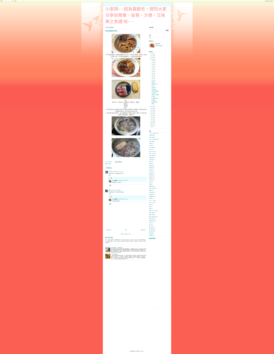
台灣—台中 (151, 151)
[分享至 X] (118, 162)
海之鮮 (150, 171)
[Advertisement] (175, 246)
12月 (153, 60)
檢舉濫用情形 (152, 238)
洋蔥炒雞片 (153, 87)
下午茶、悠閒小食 (153, 133)
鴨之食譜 (151, 226)
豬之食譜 (151, 218)
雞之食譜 (151, 231)
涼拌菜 (150, 180)
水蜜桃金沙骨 (154, 92)
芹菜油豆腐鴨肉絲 (155, 91)
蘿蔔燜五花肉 (154, 83)
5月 (152, 73)
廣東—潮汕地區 (152, 216)
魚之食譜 (151, 192)
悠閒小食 (151, 176)
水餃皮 (150, 143)
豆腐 (150, 161)
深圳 (150, 182)
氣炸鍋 (150, 169)
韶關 (150, 208)
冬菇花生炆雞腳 (114, 254)
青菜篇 (150, 167)
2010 (152, 122)
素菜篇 (150, 173)
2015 (152, 113)
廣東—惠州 (151, 214)
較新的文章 (108, 229)
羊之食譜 (151, 159)
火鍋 (150, 145)
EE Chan (111, 171)
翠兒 (110, 190)
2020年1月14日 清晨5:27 (116, 190)
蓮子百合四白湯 (109, 237)
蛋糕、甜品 (151, 188)
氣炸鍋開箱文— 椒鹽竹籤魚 (117, 247)
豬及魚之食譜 (152, 220)
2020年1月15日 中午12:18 (122, 180)
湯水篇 (109, 163)
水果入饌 (151, 141)
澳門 (150, 222)
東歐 (150, 163)
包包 (150, 149)
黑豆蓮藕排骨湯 (154, 98)
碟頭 (150, 204)
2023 (152, 53)
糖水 (150, 224)
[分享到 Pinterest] (121, 162)
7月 (152, 69)
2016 (152, 111)
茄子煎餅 (153, 96)
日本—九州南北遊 (153, 139)
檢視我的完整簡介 (159, 45)
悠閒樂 (150, 178)
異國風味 (151, 186)
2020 (152, 59)
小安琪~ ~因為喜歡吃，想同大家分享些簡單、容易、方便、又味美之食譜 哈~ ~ (136, 15)
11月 (153, 62)
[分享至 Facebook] (119, 162)
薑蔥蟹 (152, 103)
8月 (152, 67)
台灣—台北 (151, 153)
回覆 (110, 175)
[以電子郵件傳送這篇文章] (115, 162)
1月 (152, 80)
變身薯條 (151, 235)
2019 (152, 106)
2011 (152, 121)
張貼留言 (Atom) (127, 234)
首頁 (126, 229)
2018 (152, 108)
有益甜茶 (151, 157)
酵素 (150, 206)
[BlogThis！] (117, 162)
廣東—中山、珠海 (153, 210)
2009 (152, 124)
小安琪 (113, 180)
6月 (152, 71)
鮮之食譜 (151, 228)
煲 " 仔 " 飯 (151, 202)
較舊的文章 (143, 229)
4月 (152, 75)
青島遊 (150, 165)
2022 (152, 55)
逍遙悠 (150, 190)
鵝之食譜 (151, 233)
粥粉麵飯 (151, 196)
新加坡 (150, 198)
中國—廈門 (151, 137)
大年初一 (153, 85)
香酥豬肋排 (153, 89)
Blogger (142, 351)
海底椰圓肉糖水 (154, 102)
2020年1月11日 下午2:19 (118, 171)
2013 (152, 117)
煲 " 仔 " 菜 (151, 200)
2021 (152, 57)
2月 (152, 78)
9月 (152, 66)
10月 (153, 64)
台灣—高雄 (151, 155)
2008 (152, 126)
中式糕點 (151, 135)
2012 (152, 119)
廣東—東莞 (151, 212)
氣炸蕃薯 (153, 100)
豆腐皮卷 (153, 82)
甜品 (150, 184)
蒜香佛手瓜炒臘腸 (155, 94)
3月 (152, 77)
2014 (152, 115)
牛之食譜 (151, 147)
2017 (152, 110)
